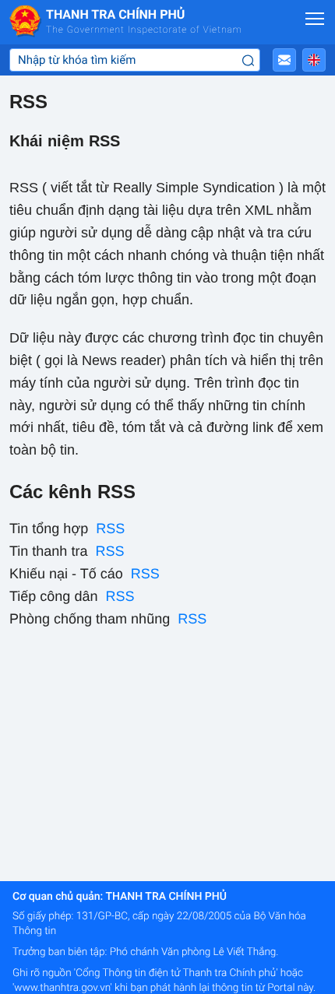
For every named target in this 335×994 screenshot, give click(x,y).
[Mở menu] (315, 19)
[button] (284, 60)
